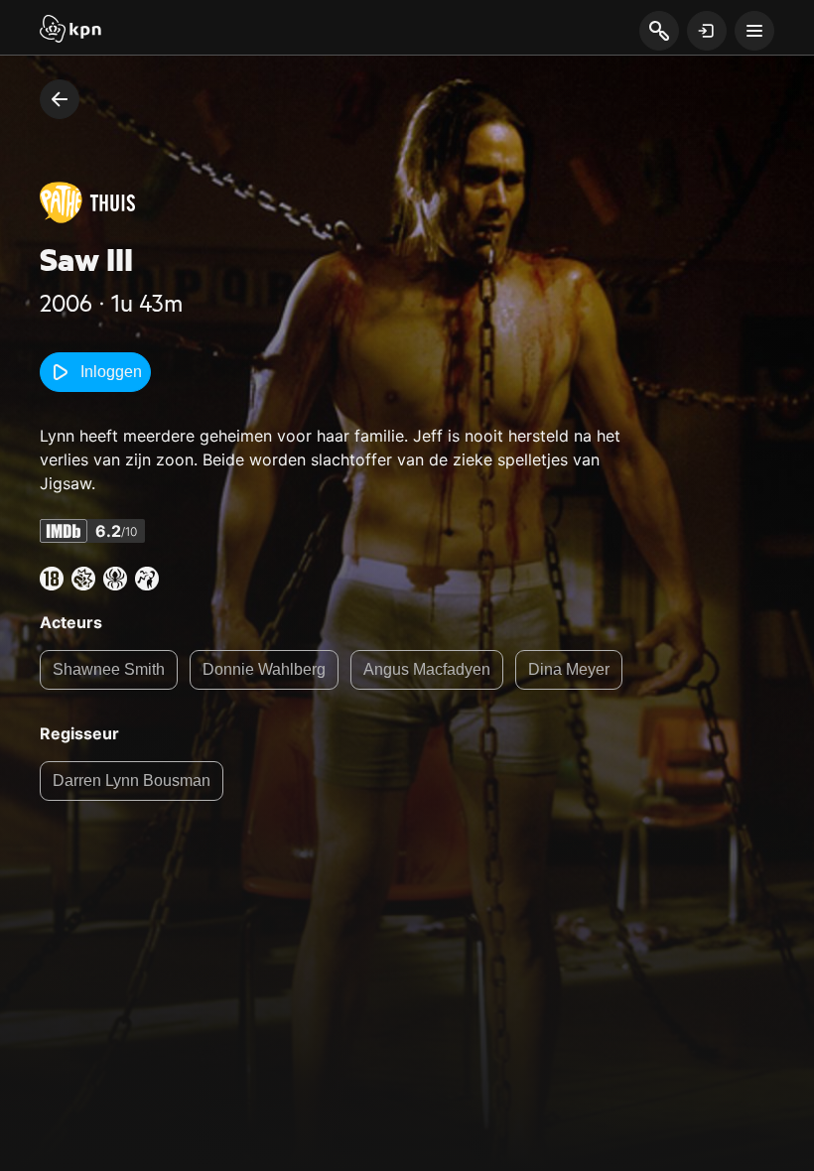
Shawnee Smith (109, 669)
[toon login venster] (707, 31)
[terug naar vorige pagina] (59, 99)
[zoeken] (658, 32)
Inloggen (111, 371)
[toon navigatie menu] (754, 31)
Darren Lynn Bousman (131, 780)
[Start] (70, 31)
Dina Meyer (569, 669)
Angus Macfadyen (426, 669)
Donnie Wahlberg (264, 669)
